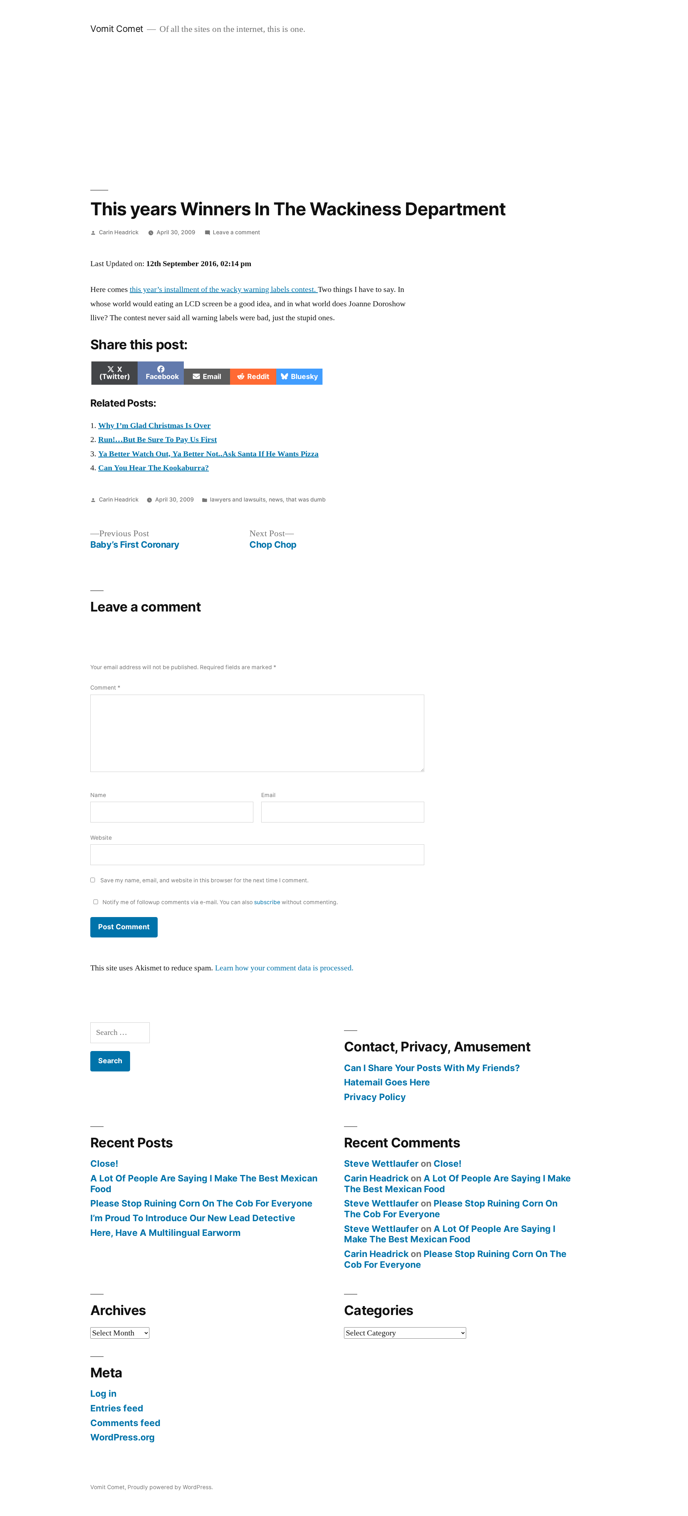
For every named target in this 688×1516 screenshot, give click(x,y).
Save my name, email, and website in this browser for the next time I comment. (204, 880)
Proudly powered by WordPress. (170, 1487)
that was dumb (306, 499)
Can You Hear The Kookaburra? (153, 468)
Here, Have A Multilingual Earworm (165, 1232)
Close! (104, 1163)
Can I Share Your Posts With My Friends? (432, 1067)
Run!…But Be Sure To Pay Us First (157, 440)
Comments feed (125, 1422)
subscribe (267, 902)
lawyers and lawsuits (238, 499)
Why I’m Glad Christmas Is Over (154, 426)
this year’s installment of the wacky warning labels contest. (224, 289)
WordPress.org (122, 1437)
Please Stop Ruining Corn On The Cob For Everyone (201, 1203)
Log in (103, 1393)
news (276, 499)
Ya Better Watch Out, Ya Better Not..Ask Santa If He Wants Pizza (208, 454)
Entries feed (116, 1408)
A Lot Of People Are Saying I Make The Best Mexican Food (203, 1183)
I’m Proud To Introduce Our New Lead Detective (192, 1218)
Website (101, 837)
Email (268, 795)
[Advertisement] (344, 112)
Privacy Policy (375, 1097)
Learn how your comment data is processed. (284, 968)
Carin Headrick (119, 232)
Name (98, 795)
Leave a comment (236, 232)
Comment (105, 687)
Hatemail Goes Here (387, 1082)
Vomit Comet (116, 28)
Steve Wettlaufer (381, 1163)
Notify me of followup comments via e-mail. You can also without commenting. (219, 902)
